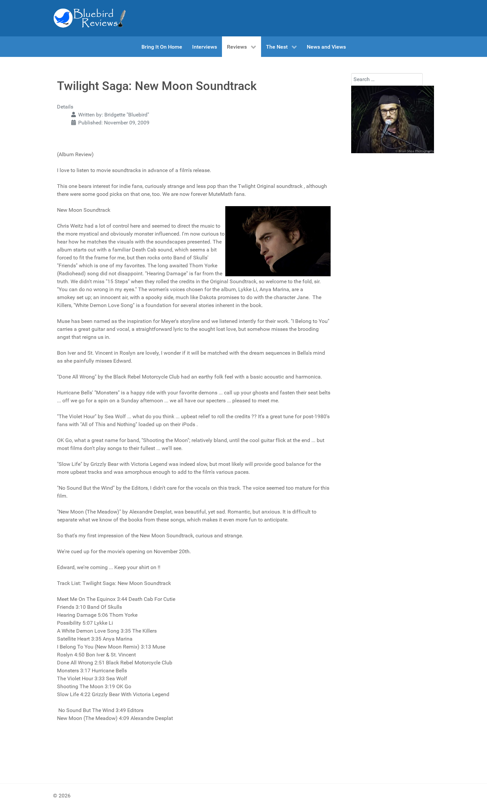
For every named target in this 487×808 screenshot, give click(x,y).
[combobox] (387, 79)
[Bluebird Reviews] (89, 18)
